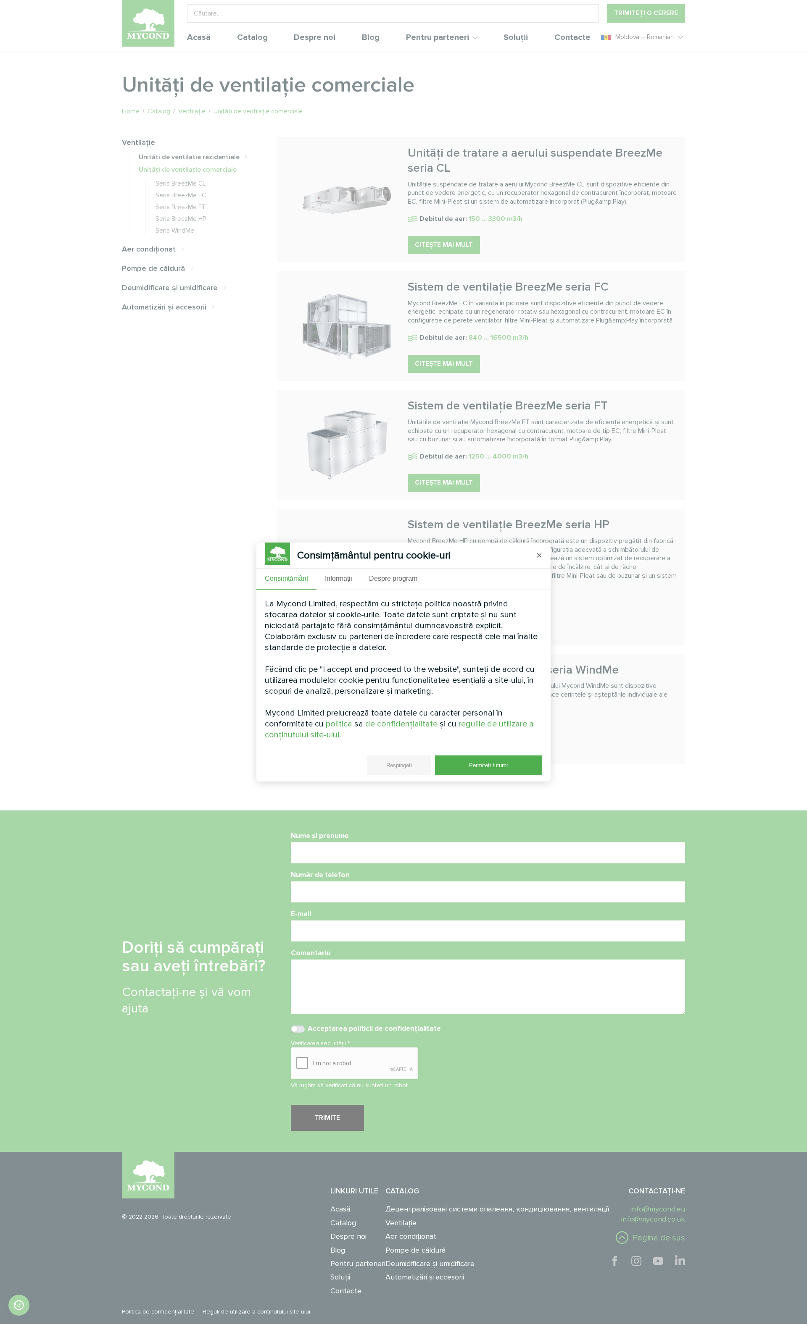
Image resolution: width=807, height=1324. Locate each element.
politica (339, 724)
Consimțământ (286, 578)
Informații (338, 578)
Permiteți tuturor (488, 765)
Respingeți (399, 765)
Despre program (393, 578)
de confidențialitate (401, 724)
